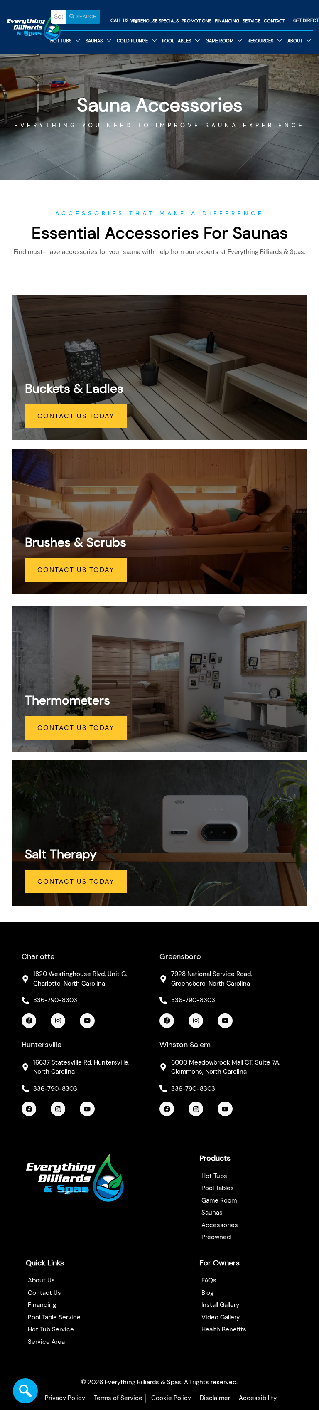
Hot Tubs (60, 41)
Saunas (94, 41)
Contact (274, 21)
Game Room (219, 41)
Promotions (196, 21)
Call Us (119, 20)
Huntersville (41, 1045)
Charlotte (38, 956)
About (294, 41)
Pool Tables (176, 41)
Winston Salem (185, 1045)
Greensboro (180, 956)
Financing (227, 21)
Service (251, 21)
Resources (260, 41)
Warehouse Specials (154, 21)
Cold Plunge (132, 41)
